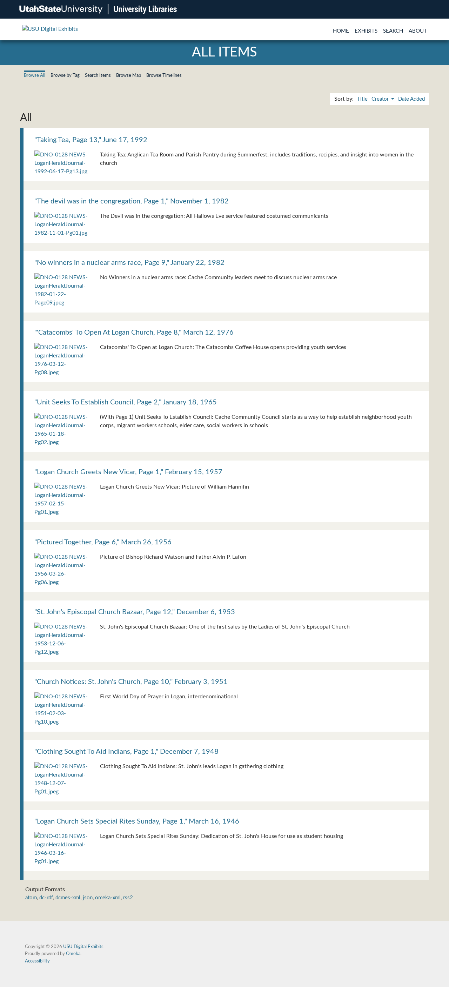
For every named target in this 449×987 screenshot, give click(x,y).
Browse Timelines (164, 75)
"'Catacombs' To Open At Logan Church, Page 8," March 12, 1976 (134, 332)
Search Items (98, 75)
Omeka (73, 954)
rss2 (128, 897)
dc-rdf (46, 897)
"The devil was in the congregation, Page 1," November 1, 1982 (131, 201)
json (88, 897)
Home (341, 31)
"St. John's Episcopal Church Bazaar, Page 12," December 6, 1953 (134, 612)
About (418, 31)
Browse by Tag (65, 75)
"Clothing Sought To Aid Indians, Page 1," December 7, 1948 (126, 751)
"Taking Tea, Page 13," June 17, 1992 (90, 139)
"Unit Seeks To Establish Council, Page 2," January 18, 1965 (125, 402)
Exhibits (366, 31)
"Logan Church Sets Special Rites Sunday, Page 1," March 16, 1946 (136, 821)
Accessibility (37, 961)
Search (393, 31)
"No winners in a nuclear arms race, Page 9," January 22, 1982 (129, 262)
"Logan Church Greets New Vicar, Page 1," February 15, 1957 (128, 472)
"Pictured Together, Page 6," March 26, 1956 (103, 542)
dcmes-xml (67, 897)
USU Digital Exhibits (83, 947)
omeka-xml (108, 897)
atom (31, 897)
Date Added (411, 99)
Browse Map (128, 75)
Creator (380, 99)
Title (362, 99)
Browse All (34, 75)
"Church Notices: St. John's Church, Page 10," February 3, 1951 (131, 681)
